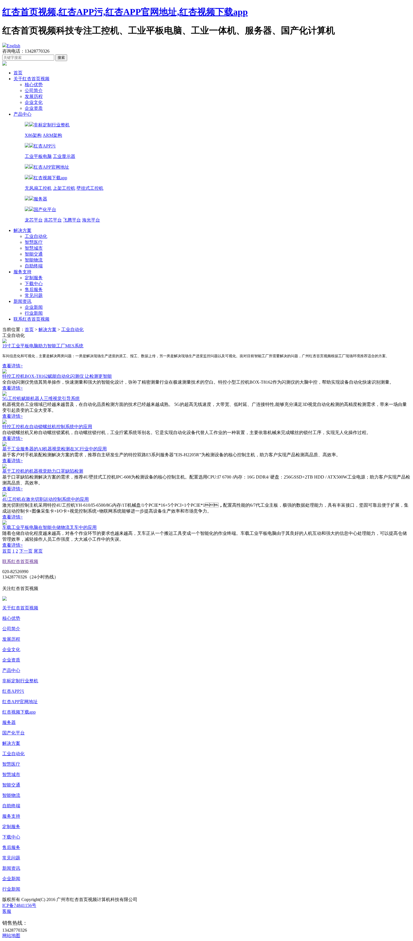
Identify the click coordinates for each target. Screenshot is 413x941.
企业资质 (34, 108)
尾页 (38, 551)
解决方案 (22, 230)
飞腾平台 (72, 220)
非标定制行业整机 (20, 680)
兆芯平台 (53, 220)
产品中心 (22, 114)
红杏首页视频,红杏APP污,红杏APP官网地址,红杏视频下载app (125, 12)
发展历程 (34, 96)
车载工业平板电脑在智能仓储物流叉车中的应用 (49, 527)
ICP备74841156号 (19, 905)
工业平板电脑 (38, 156)
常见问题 (34, 295)
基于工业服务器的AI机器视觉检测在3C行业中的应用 (54, 448)
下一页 (26, 551)
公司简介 (34, 90)
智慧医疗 (34, 242)
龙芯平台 (34, 220)
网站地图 (11, 935)
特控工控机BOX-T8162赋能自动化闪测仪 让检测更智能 (57, 376)
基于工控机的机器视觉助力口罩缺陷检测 (42, 471)
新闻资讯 (22, 301)
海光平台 (91, 220)
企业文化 (34, 102)
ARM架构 (52, 135)
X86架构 (33, 135)
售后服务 (34, 289)
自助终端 (34, 265)
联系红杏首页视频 (31, 319)
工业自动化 (36, 236)
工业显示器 (64, 156)
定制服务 (34, 277)
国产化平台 (13, 732)
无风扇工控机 (38, 188)
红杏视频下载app (19, 712)
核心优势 (34, 84)
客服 (6, 911)
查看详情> (12, 365)
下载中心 (34, 283)
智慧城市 (34, 248)
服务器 (9, 722)
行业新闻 (34, 313)
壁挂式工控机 (89, 188)
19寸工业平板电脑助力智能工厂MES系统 (42, 345)
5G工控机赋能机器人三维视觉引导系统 (41, 398)
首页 (17, 72)
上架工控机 (64, 188)
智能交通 (34, 254)
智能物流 (34, 260)
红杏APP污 (13, 691)
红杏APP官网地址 (20, 701)
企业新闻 (34, 307)
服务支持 (22, 271)
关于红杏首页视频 (31, 78)
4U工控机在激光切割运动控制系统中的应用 (45, 499)
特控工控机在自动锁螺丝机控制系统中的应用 (47, 426)
